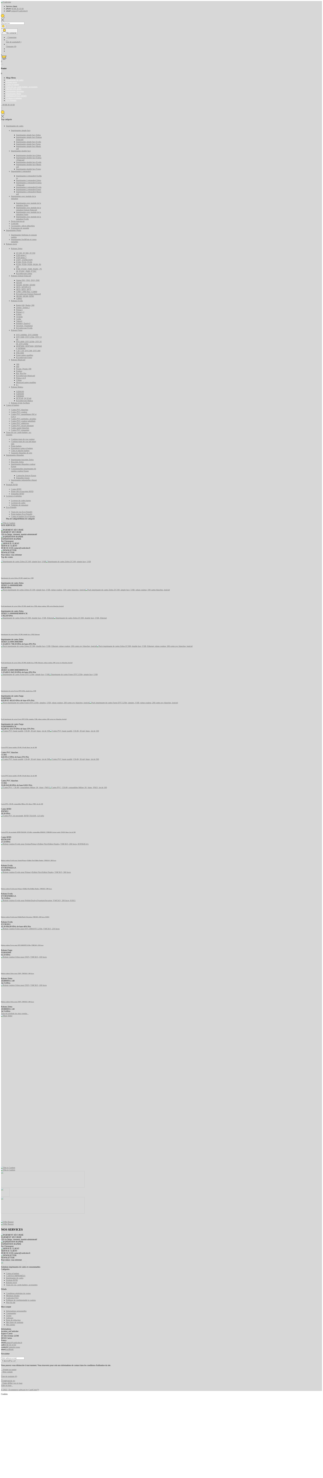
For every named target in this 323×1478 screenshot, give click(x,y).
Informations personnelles (16, 1311)
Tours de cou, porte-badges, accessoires (21, 1285)
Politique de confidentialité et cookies (21, 1300)
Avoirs (8, 1316)
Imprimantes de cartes (14, 1278)
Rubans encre (11, 1282)
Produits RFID (12, 1280)
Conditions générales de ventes (18, 1293)
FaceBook (9, 1349)
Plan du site (10, 1302)
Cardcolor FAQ (12, 1298)
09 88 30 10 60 (17, 9)
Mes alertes (10, 1325)
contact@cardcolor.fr (19, 11)
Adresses (9, 1318)
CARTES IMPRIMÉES (15, 1276)
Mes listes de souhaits (14, 1322)
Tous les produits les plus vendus (15, 1013)
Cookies (4, 1394)
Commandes (11, 1313)
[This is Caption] (8, 523)
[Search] (3, 27)
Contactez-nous (14, 1347)
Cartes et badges (12, 1273)
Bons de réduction (13, 1320)
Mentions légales (12, 1296)
